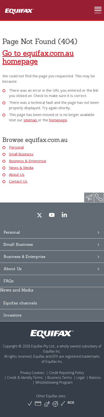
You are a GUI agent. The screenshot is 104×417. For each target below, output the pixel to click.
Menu (98, 11)
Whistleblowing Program (54, 382)
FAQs (8, 280)
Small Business (21, 153)
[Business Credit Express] (71, 403)
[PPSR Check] (55, 403)
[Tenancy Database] (47, 403)
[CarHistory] (30, 403)
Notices (95, 377)
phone (99, 197)
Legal (80, 377)
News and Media (16, 290)
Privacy (25, 372)
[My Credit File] (38, 403)
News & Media (21, 167)
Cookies (38, 372)
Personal (16, 147)
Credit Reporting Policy (66, 372)
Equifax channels (20, 303)
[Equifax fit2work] (63, 403)
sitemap (30, 119)
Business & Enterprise (27, 160)
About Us (16, 174)
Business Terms (59, 377)
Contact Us (18, 181)
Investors (12, 315)
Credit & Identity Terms (25, 377)
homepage (58, 119)
